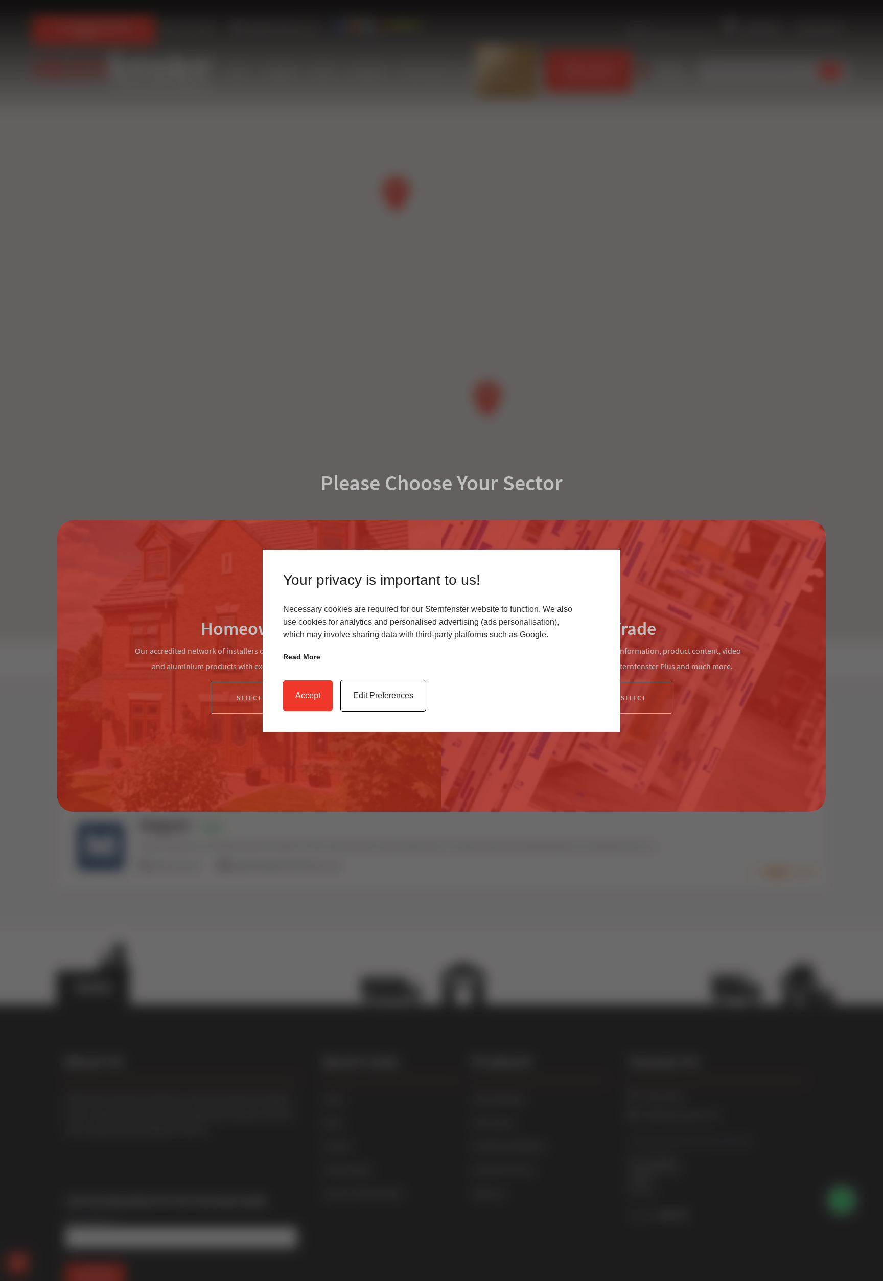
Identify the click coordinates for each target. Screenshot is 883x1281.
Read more (301, 657)
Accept (307, 695)
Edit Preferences (383, 695)
